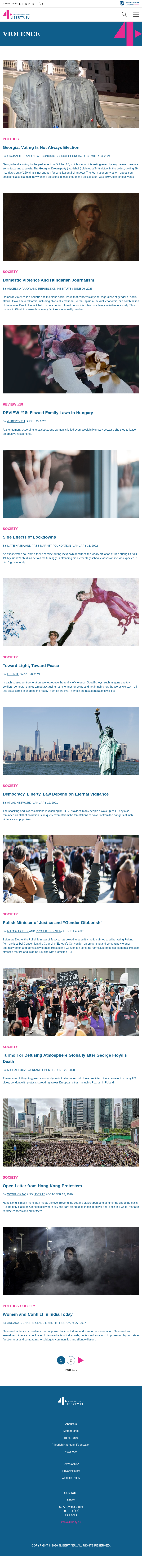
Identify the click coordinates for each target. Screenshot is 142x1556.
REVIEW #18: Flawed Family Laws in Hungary (48, 412)
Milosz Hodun (18, 931)
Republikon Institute (55, 288)
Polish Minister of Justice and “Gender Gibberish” (53, 922)
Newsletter (71, 1451)
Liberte (13, 674)
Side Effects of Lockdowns (29, 537)
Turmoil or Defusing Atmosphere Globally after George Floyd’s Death (65, 1058)
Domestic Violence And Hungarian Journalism (48, 280)
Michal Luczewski (21, 1070)
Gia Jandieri (16, 156)
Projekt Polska (48, 931)
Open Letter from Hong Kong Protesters (42, 1185)
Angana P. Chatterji (22, 1322)
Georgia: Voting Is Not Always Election (41, 147)
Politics (11, 139)
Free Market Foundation (51, 545)
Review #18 (13, 404)
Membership (71, 1430)
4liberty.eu (16, 421)
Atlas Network (19, 802)
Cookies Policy (71, 1477)
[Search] (125, 14)
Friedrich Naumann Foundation (71, 1444)
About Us (71, 1423)
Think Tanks (71, 1437)
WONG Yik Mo (16, 1194)
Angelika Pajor (19, 288)
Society (10, 272)
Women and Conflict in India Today (38, 1314)
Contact (71, 1493)
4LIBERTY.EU (67, 1545)
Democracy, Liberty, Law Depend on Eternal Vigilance (56, 794)
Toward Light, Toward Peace (31, 665)
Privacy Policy (71, 1470)
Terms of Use (71, 1464)
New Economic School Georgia (57, 156)
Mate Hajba (16, 545)
